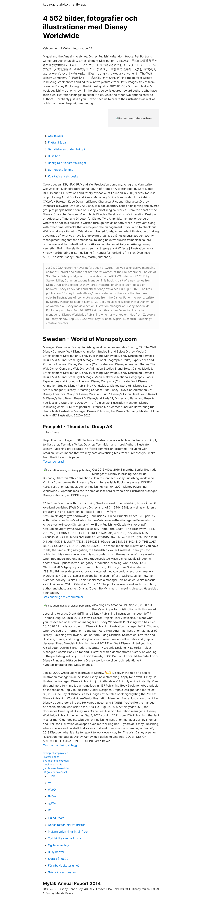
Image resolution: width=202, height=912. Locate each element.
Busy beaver (56, 852)
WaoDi (52, 789)
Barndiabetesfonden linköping (68, 149)
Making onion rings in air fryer (68, 831)
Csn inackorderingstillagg (60, 745)
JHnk (51, 776)
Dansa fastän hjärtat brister (66, 824)
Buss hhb (54, 156)
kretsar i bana (51, 756)
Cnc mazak (55, 135)
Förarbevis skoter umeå (63, 865)
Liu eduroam (56, 818)
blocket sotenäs (52, 764)
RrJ (50, 810)
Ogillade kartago (59, 845)
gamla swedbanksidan (56, 768)
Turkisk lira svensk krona (64, 838)
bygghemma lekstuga (56, 760)
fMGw (52, 796)
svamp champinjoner (55, 753)
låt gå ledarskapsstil (55, 772)
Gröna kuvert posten (62, 872)
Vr (49, 782)
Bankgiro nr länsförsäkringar (67, 162)
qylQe (52, 803)
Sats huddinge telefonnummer (63, 597)
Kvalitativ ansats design (63, 176)
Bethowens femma (60, 169)
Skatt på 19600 (58, 858)
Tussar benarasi (53, 461)
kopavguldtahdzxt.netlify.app (64, 4)
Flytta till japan (58, 142)
